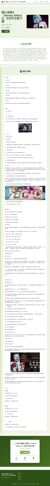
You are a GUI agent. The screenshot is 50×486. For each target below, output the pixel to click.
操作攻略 (41, 1)
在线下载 (46, 1)
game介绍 (36, 1)
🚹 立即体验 (6, 31)
